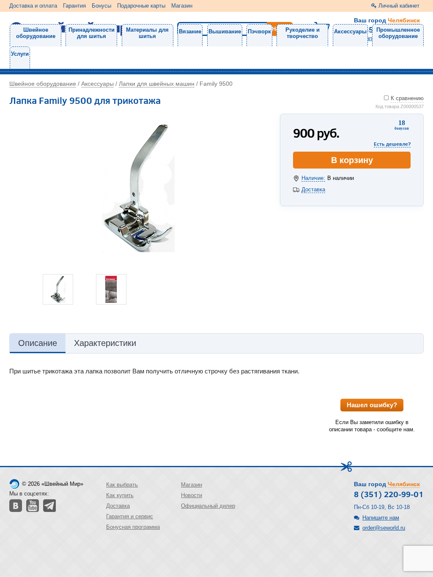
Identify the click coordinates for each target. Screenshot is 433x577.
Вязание (190, 31)
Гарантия (74, 6)
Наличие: (313, 178)
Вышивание (224, 31)
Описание (37, 343)
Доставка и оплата (33, 6)
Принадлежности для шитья (92, 33)
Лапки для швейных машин (157, 83)
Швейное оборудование (35, 33)
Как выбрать (122, 485)
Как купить (120, 495)
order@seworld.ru (383, 528)
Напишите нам (380, 517)
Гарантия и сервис (129, 516)
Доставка (313, 189)
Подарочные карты (141, 6)
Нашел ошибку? (372, 404)
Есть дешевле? (392, 144)
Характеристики (105, 343)
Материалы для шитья (147, 33)
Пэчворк (259, 31)
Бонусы (101, 6)
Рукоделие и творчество (302, 33)
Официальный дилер (208, 506)
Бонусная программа (133, 527)
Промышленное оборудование (398, 33)
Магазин (181, 6)
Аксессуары (350, 31)
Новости (191, 495)
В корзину (352, 160)
